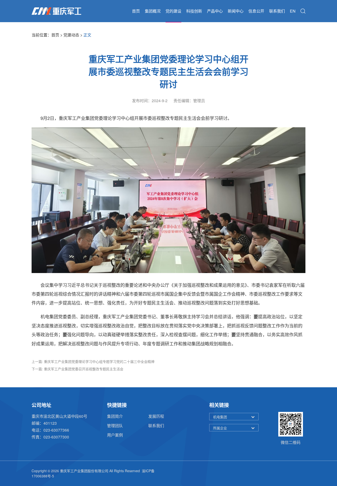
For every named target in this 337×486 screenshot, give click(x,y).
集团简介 (115, 416)
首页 (136, 11)
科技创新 (194, 11)
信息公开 (256, 11)
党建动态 (71, 35)
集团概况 (153, 11)
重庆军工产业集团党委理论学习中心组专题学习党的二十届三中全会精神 (99, 361)
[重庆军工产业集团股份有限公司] (56, 11)
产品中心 (215, 11)
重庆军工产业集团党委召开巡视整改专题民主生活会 (83, 368)
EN (293, 11)
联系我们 (277, 11)
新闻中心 (235, 11)
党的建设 (173, 11)
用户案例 (115, 435)
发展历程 (156, 416)
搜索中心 (302, 11)
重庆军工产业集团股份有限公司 (84, 470)
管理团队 (115, 425)
